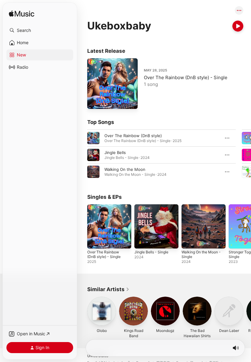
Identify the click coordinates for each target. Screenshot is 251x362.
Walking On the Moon (124, 169)
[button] (40, 30)
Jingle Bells (115, 152)
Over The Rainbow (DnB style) (133, 135)
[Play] (237, 26)
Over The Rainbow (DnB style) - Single (185, 77)
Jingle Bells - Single (151, 252)
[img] (21, 13)
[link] (108, 289)
